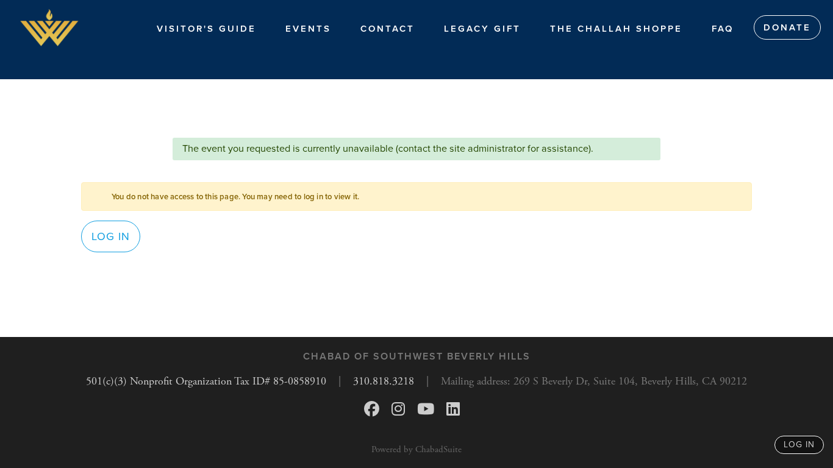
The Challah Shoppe (616, 28)
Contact (387, 28)
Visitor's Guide (206, 28)
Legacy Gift (482, 28)
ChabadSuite (438, 449)
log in (799, 444)
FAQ (723, 28)
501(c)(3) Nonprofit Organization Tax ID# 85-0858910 (206, 381)
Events (308, 28)
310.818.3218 (383, 381)
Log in (110, 236)
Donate (787, 27)
